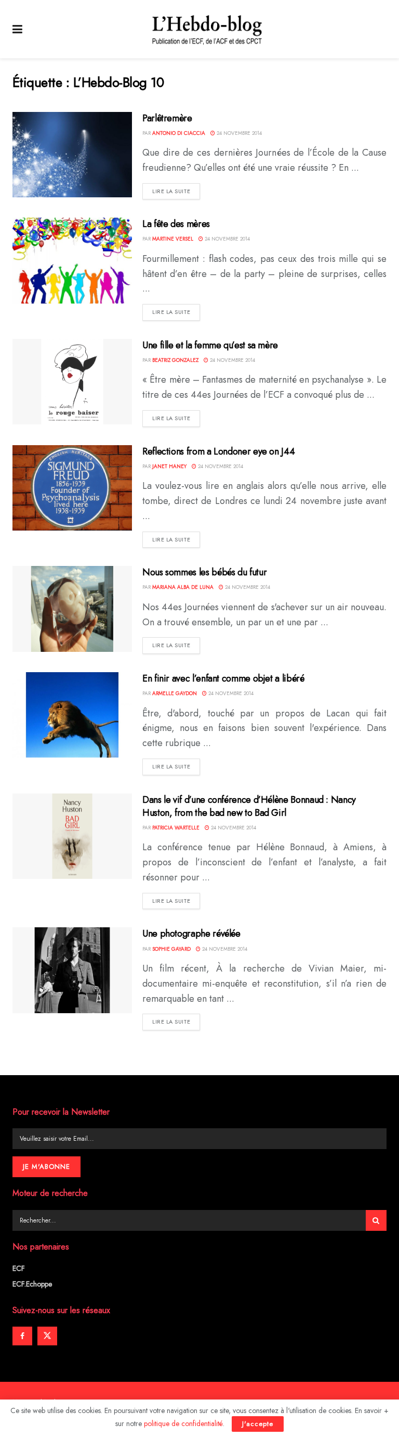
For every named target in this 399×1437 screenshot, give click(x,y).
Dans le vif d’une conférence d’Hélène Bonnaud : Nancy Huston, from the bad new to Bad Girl (249, 806)
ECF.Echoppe (32, 1284)
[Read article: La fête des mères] (72, 260)
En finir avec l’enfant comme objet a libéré (223, 678)
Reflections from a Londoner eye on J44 (218, 451)
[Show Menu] (17, 29)
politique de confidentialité (183, 1423)
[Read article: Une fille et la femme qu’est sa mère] (72, 381)
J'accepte (257, 1424)
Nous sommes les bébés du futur (204, 572)
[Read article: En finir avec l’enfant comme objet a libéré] (72, 715)
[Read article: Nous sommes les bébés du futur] (72, 608)
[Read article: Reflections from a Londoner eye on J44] (72, 488)
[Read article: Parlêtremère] (72, 154)
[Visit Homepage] (207, 29)
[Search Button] (376, 1220)
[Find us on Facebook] (22, 1336)
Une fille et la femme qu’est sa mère (210, 345)
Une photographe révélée (191, 933)
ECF (18, 1268)
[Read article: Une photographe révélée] (72, 970)
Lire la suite (176, 190)
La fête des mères (176, 224)
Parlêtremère (167, 118)
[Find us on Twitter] (47, 1336)
